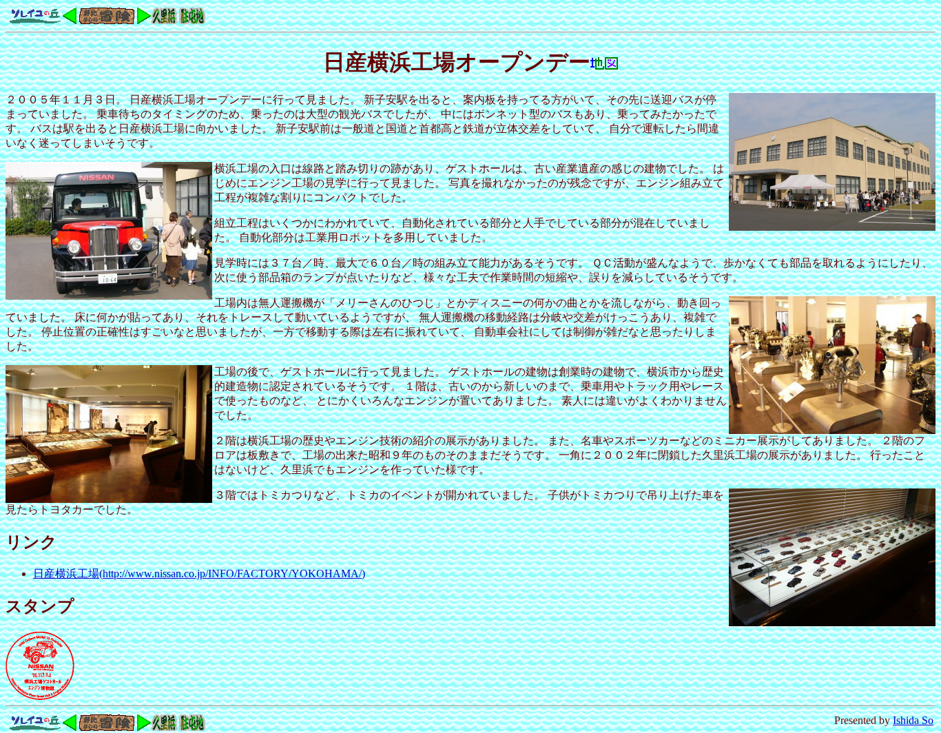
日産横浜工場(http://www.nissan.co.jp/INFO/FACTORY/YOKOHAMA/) (199, 573)
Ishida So (913, 720)
